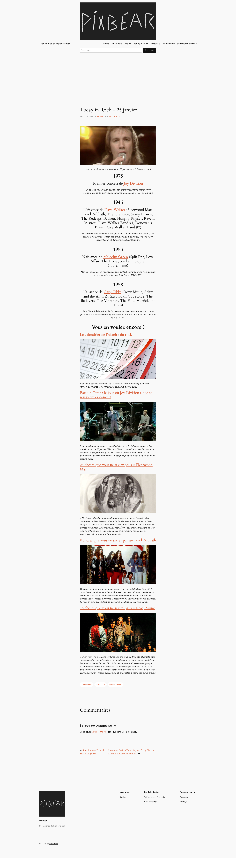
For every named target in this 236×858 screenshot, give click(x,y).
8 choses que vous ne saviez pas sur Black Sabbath (118, 540)
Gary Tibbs (112, 292)
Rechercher (149, 50)
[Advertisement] (118, 75)
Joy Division (133, 183)
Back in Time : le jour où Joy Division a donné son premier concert (116, 395)
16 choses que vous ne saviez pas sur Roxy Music (117, 608)
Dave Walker (114, 209)
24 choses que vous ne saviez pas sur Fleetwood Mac (116, 467)
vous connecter (99, 732)
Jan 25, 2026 (85, 116)
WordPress (53, 844)
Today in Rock (114, 116)
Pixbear (100, 116)
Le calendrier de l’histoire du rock (106, 334)
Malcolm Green (115, 256)
